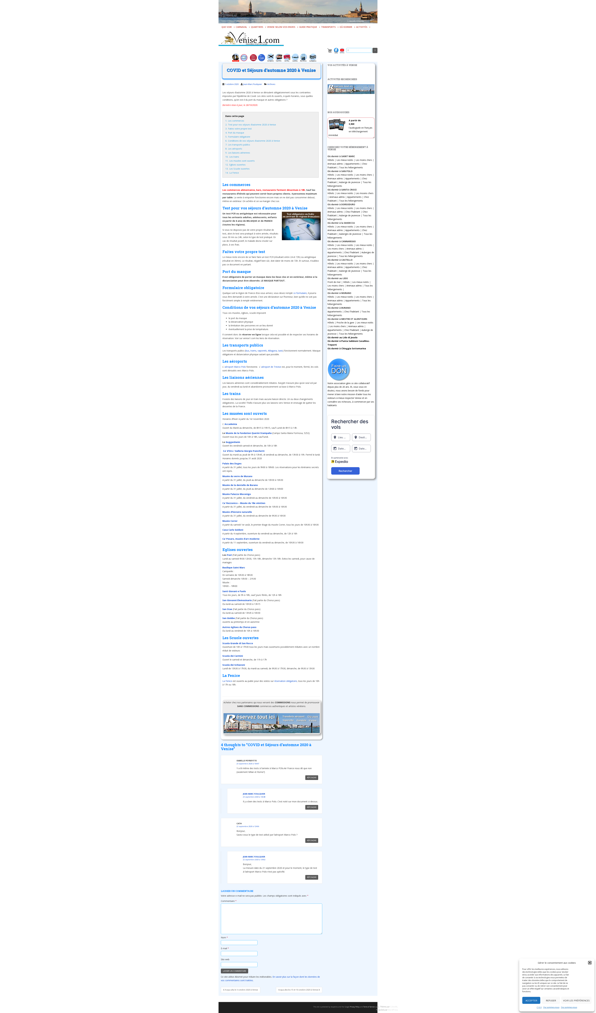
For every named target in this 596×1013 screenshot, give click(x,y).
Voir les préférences (576, 1000)
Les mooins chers (364, 193)
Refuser (551, 1000)
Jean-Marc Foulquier (252, 84)
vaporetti (262, 350)
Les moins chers (364, 160)
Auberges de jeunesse (350, 233)
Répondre (311, 777)
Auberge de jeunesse (349, 182)
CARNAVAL (241, 26)
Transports (328, 26)
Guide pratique (308, 26)
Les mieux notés (344, 160)
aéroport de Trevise (271, 366)
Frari (229, 554)
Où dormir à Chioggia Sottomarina (346, 348)
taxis (280, 350)
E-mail (225, 948)
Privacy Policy (354, 1007)
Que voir (226, 26)
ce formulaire (300, 293)
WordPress (393, 1009)
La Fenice (227, 681)
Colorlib (393, 1006)
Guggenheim (233, 442)
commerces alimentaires (241, 189)
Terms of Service (369, 1007)
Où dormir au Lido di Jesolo (342, 337)
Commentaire (229, 901)
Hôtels (330, 160)
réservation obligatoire (285, 681)
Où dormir (346, 26)
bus (247, 350)
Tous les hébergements (351, 167)
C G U (539, 1007)
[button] (589, 962)
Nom (224, 937)
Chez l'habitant (352, 211)
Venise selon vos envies (281, 26)
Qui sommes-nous (551, 1007)
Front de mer (334, 282)
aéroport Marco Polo (235, 366)
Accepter (531, 1000)
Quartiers (257, 26)
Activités (361, 26)
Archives (271, 84)
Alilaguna (272, 350)
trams (253, 350)
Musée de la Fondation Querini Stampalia (249, 433)
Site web (225, 959)
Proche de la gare (345, 322)
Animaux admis (335, 163)
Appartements (352, 163)
